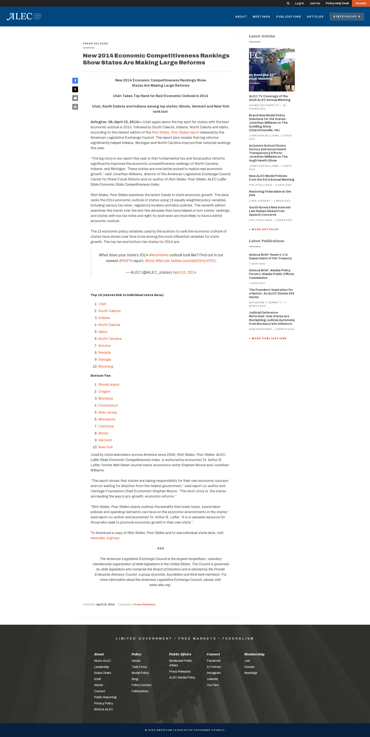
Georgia (104, 359)
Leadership (101, 666)
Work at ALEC (103, 709)
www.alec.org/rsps (105, 538)
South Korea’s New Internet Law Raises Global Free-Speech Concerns (270, 211)
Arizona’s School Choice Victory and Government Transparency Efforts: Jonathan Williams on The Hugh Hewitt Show (268, 153)
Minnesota (106, 419)
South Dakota (109, 311)
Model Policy (140, 672)
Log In (299, 3)
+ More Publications (268, 338)
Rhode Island (108, 385)
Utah (102, 304)
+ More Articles (264, 229)
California (106, 426)
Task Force (139, 666)
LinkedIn (212, 679)
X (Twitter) (214, 666)
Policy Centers (141, 685)
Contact (99, 691)
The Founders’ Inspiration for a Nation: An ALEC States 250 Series (271, 293)
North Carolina (110, 339)
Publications (288, 16)
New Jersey (107, 412)
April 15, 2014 (184, 272)
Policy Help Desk (337, 3)
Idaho (102, 332)
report (175, 132)
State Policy (345, 16)
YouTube (213, 685)
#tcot (150, 261)
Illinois (103, 433)
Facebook (214, 660)
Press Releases (145, 604)
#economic (159, 255)
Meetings (261, 16)
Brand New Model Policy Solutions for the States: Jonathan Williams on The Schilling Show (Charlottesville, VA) (268, 123)
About (241, 16)
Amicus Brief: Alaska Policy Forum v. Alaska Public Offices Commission (271, 274)
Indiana (104, 318)
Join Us (315, 3)
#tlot (160, 261)
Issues (136, 660)
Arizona (104, 346)
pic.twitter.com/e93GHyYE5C (190, 261)
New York (105, 447)
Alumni (98, 685)
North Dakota (109, 325)
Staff (97, 679)
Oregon (104, 391)
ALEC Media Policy (182, 677)
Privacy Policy (103, 703)
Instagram (214, 672)
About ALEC (102, 660)
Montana (105, 398)
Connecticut (108, 405)
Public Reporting (105, 697)
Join (247, 660)
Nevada (104, 353)
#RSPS (125, 261)
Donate (361, 3)
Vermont (105, 440)
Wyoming (105, 366)
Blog (135, 679)
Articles (315, 16)
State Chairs (102, 672)
